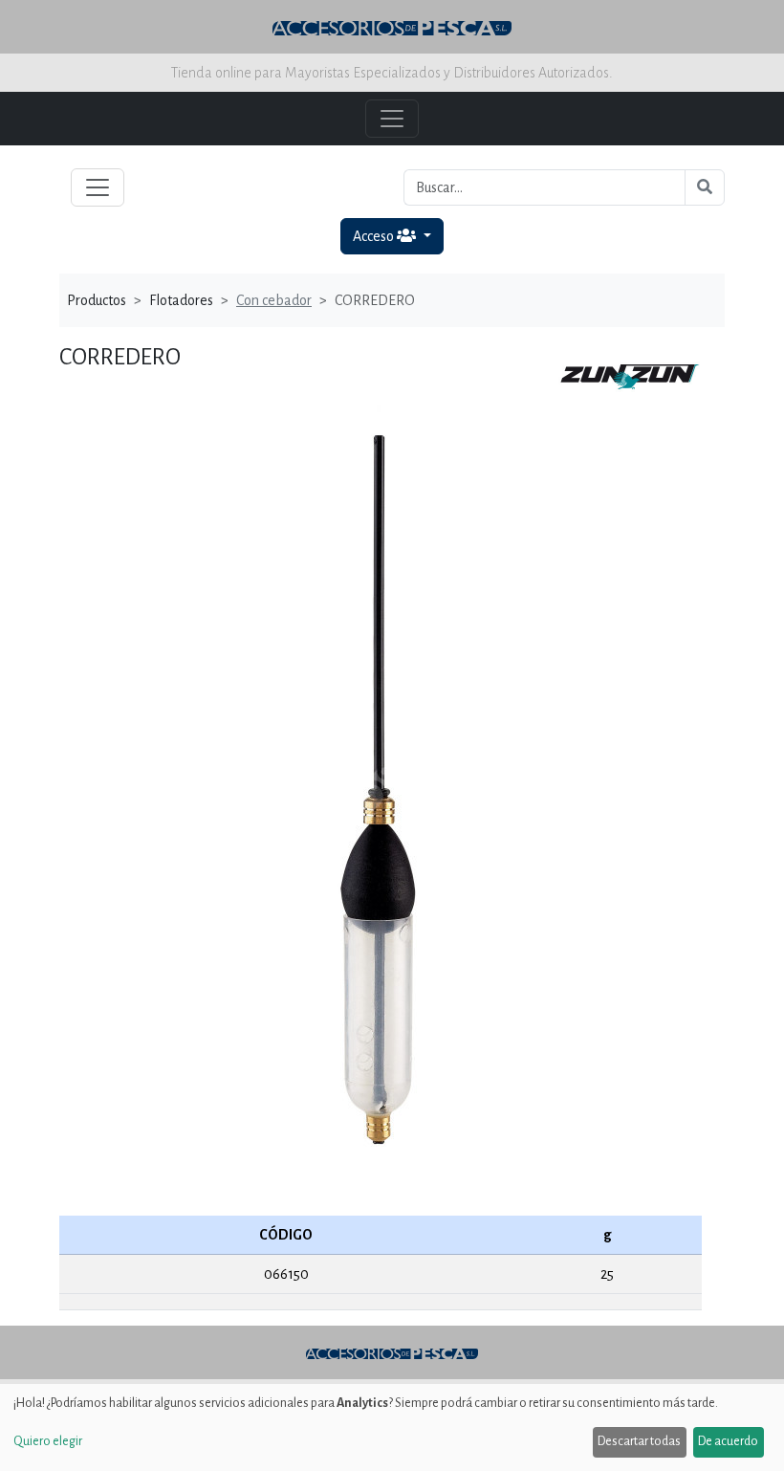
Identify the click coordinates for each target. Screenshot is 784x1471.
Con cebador (274, 300)
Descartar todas (639, 1441)
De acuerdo (728, 1441)
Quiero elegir (47, 1441)
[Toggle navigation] (97, 187)
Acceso (375, 236)
